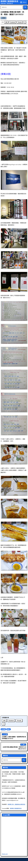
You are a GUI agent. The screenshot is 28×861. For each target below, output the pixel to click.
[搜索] (25, 7)
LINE (6, 22)
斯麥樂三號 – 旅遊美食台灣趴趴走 (16, 804)
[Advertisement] (14, 700)
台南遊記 (3, 18)
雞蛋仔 (8, 729)
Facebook (12, 22)
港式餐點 (3, 729)
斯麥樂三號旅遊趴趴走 (9, 1)
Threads (20, 22)
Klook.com (5, 854)
